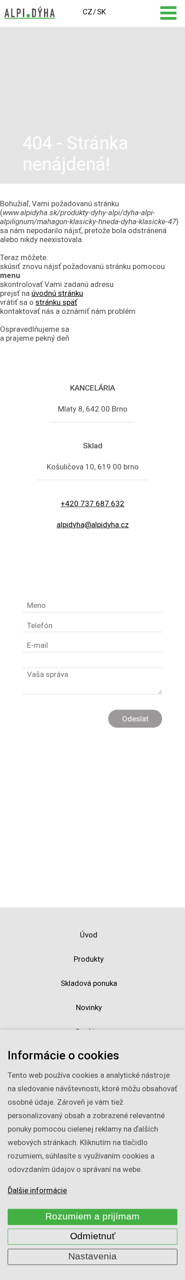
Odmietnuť (92, 1236)
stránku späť (56, 302)
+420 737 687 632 (92, 503)
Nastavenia (92, 1256)
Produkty (89, 959)
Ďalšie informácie (37, 1190)
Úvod (88, 934)
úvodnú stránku (57, 293)
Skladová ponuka (89, 983)
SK (101, 11)
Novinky (89, 1007)
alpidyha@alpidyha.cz (93, 524)
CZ (87, 11)
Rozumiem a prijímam (92, 1216)
